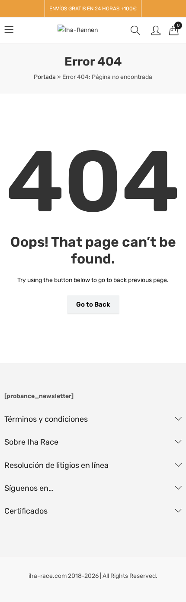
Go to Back (93, 304)
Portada (45, 77)
